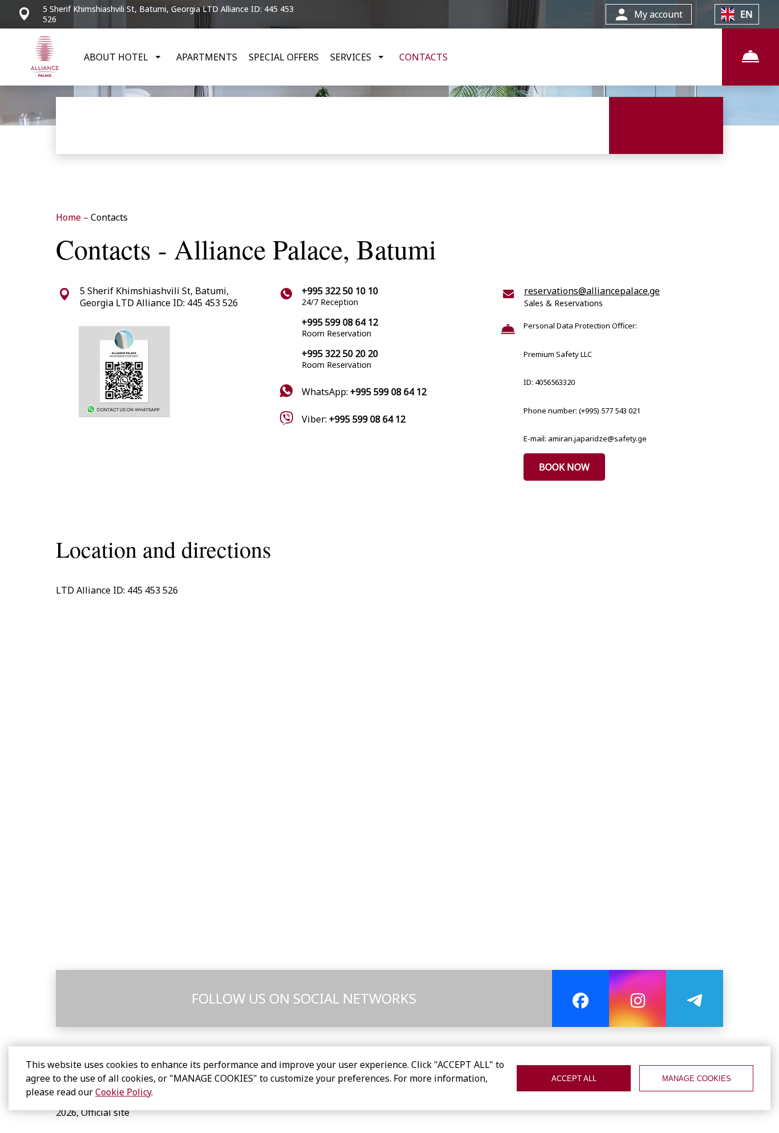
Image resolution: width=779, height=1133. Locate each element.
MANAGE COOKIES (696, 1078)
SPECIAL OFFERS (284, 57)
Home (69, 217)
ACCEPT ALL (574, 1078)
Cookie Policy (123, 1092)
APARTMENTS (206, 57)
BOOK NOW (564, 467)
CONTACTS (423, 57)
